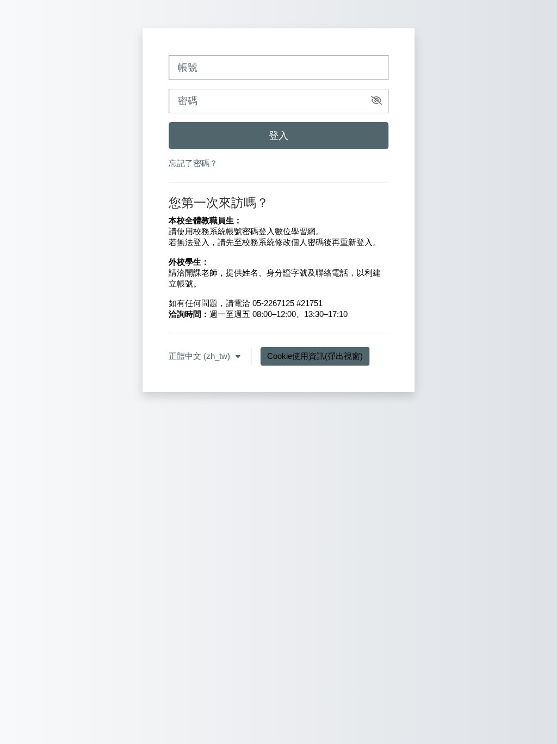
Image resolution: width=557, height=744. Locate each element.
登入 (278, 135)
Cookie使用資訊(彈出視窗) (315, 356)
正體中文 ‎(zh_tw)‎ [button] (200, 356)
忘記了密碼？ (193, 163)
